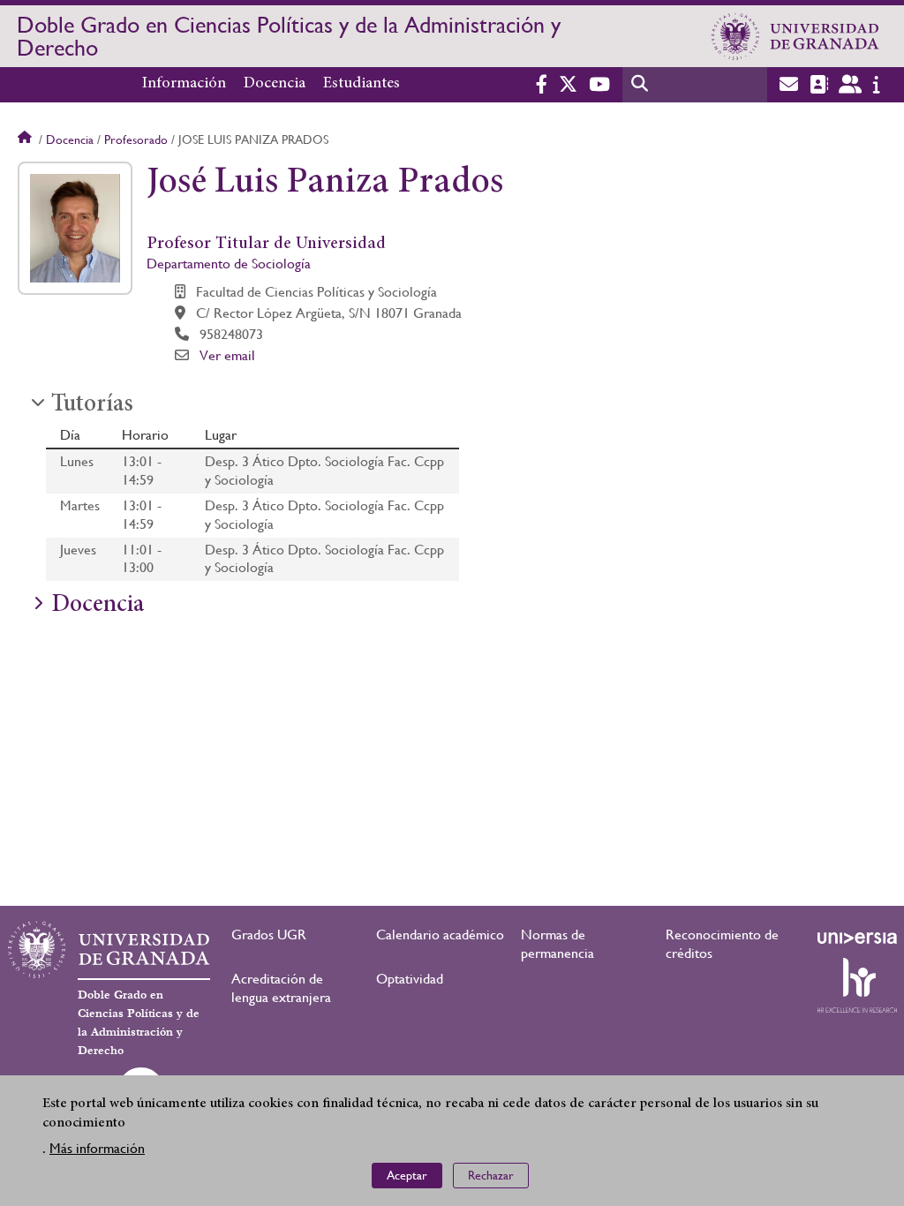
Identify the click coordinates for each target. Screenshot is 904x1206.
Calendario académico (440, 934)
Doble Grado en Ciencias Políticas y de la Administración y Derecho (289, 36)
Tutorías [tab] (92, 405)
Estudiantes (361, 84)
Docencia (274, 84)
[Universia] (857, 937)
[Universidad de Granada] (795, 36)
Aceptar (407, 1175)
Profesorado (136, 139)
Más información (97, 1148)
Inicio (26, 139)
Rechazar (491, 1175)
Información (184, 84)
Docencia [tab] (97, 605)
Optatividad (409, 978)
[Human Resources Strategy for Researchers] (857, 985)
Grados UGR (268, 934)
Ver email (227, 355)
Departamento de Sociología (229, 263)
